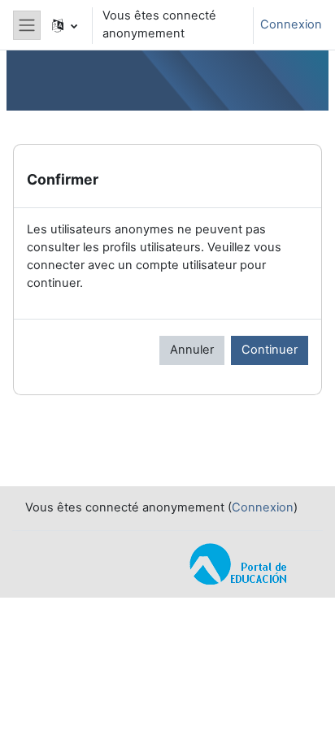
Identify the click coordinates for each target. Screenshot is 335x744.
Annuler (192, 349)
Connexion (291, 24)
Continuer (269, 349)
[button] (65, 25)
